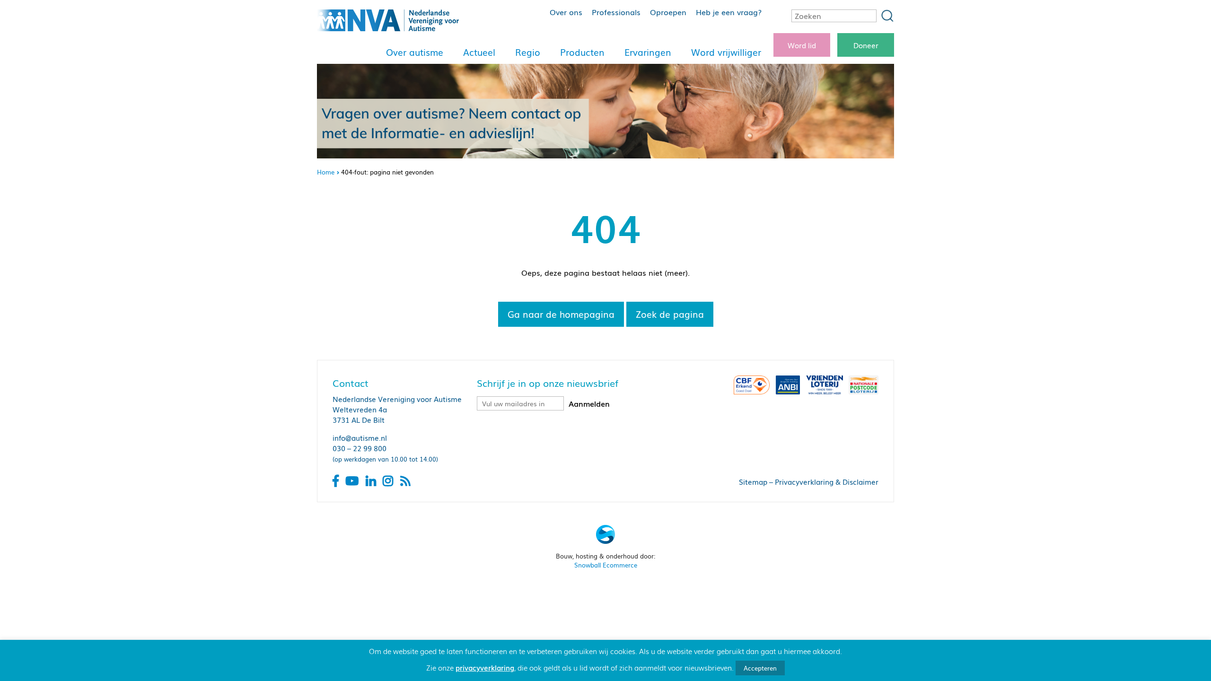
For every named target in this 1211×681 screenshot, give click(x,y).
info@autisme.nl (360, 437)
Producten (582, 52)
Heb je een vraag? (729, 11)
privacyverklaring (485, 667)
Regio (527, 52)
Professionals (616, 11)
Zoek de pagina (670, 314)
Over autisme (414, 52)
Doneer (865, 45)
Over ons (566, 11)
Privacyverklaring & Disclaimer (826, 481)
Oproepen (668, 11)
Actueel (479, 52)
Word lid (802, 45)
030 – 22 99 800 (359, 448)
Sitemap (753, 481)
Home (325, 171)
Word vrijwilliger (726, 52)
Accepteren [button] (760, 668)
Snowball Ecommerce (605, 564)
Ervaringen (647, 52)
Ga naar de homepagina (561, 314)
